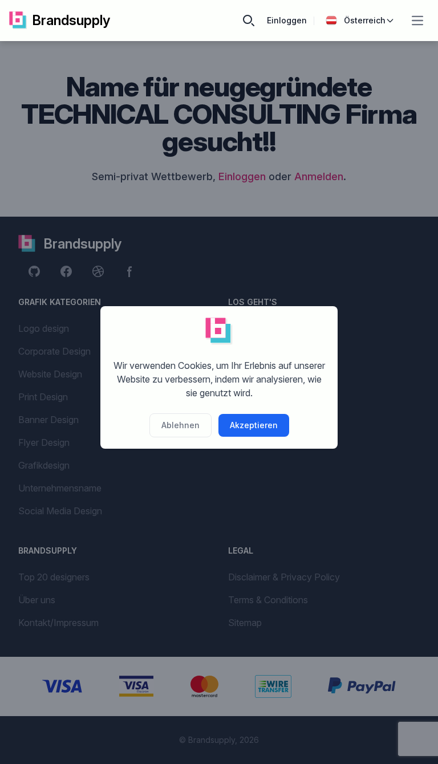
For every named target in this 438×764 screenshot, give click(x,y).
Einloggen (287, 20)
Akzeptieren (254, 425)
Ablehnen (180, 425)
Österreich (365, 20)
